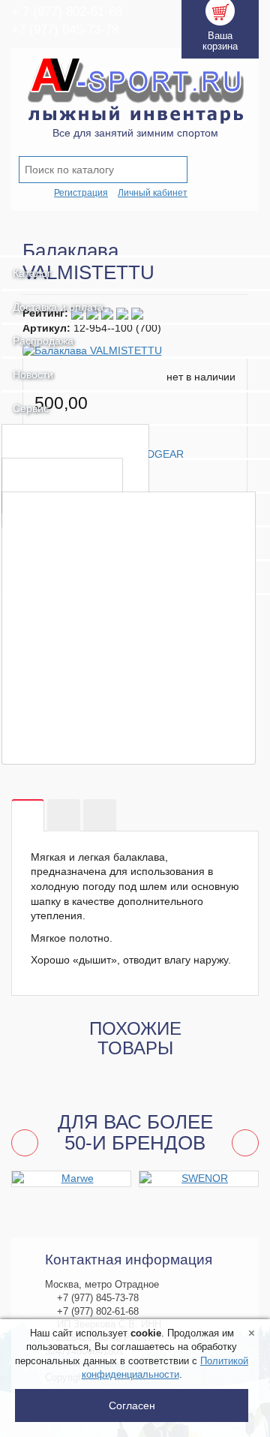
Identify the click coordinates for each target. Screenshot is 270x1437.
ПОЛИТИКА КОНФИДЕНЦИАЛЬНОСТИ (129, 700)
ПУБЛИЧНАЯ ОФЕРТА (79, 676)
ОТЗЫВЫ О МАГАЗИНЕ (83, 748)
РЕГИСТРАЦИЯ (59, 532)
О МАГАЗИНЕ (54, 508)
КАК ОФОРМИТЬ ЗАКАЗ (85, 580)
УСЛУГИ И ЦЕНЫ (65, 440)
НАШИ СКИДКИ (60, 652)
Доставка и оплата (58, 307)
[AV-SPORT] (135, 239)
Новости (33, 374)
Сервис (31, 408)
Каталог (32, 273)
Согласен (132, 1405)
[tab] (27, 816)
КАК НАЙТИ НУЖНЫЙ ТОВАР (102, 556)
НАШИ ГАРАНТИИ (67, 628)
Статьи (35, 474)
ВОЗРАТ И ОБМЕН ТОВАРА (94, 604)
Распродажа (43, 341)
